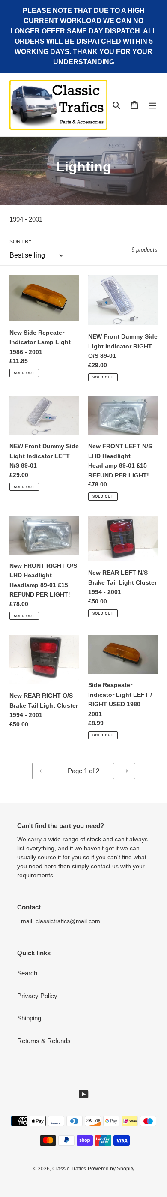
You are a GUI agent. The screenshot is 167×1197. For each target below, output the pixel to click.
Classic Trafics (69, 1169)
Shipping (29, 1018)
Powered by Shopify (111, 1169)
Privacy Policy (37, 995)
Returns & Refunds (44, 1040)
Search (27, 973)
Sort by (20, 242)
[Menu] (152, 105)
